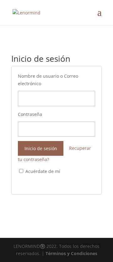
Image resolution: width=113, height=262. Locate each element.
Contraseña (30, 114)
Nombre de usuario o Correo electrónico (48, 79)
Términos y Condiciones (71, 253)
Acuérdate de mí (42, 171)
